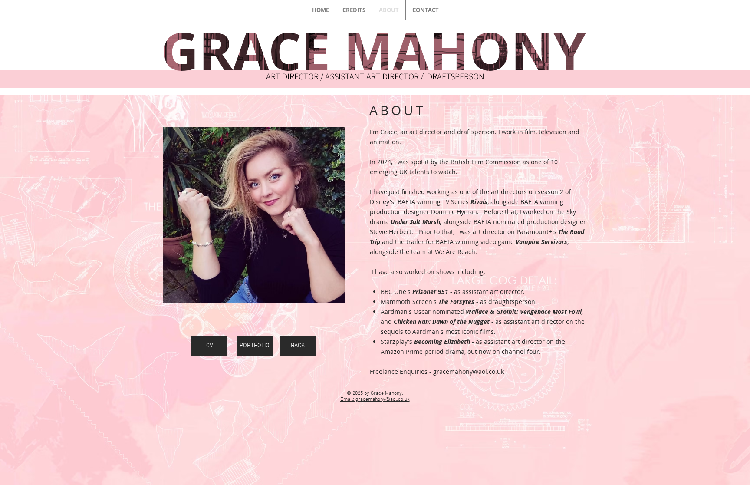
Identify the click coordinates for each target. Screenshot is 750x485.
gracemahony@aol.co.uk (468, 371)
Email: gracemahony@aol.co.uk (375, 399)
